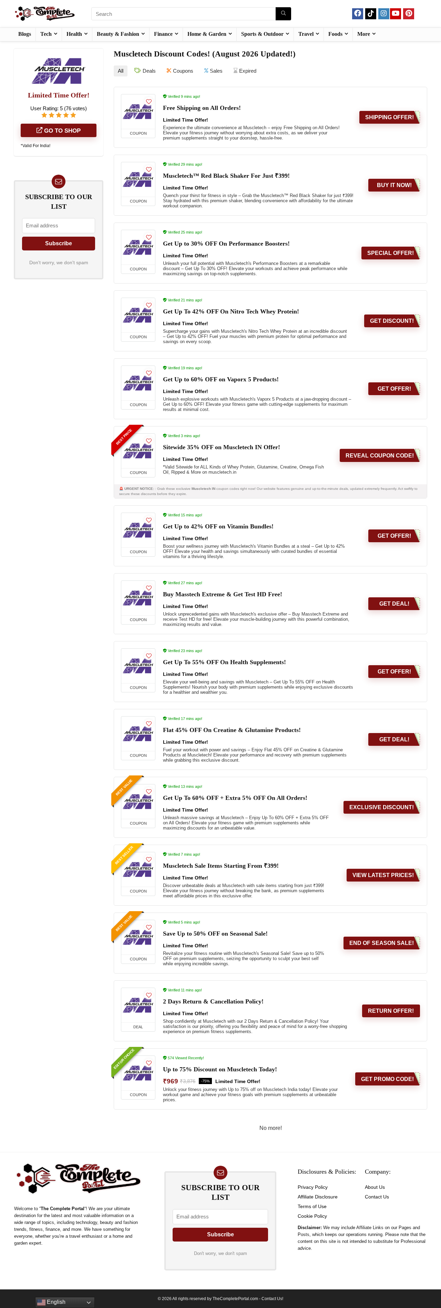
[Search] (283, 13)
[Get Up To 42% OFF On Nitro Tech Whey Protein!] (138, 315)
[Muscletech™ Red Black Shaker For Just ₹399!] (138, 179)
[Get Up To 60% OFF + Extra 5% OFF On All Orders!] (138, 801)
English (55, 1302)
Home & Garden (206, 34)
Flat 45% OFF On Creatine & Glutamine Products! (232, 730)
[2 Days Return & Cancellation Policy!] (138, 1005)
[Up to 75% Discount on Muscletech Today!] (138, 1073)
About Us (375, 1187)
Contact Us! (272, 1298)
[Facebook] (357, 13)
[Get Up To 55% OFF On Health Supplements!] (138, 666)
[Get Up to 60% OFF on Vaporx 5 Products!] (138, 383)
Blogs (24, 34)
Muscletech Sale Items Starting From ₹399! (221, 865)
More (363, 34)
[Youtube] (395, 13)
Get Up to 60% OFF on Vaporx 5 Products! (221, 379)
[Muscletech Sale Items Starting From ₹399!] (138, 869)
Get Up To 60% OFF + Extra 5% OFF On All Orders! (235, 797)
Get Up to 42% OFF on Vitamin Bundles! (218, 526)
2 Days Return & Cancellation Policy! (213, 1001)
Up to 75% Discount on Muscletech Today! (220, 1069)
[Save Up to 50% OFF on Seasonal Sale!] (138, 937)
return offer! (391, 1011)
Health (74, 34)
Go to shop (61, 130)
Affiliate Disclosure (318, 1196)
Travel (306, 34)
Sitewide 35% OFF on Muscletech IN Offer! (221, 447)
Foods (335, 34)
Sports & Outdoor (262, 34)
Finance (163, 34)
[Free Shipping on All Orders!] (138, 111)
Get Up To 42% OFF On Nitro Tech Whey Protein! (231, 311)
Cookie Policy (312, 1216)
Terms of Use (312, 1206)
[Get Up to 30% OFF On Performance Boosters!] (138, 247)
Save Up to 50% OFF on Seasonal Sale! (215, 933)
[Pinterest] (408, 13)
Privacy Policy (313, 1187)
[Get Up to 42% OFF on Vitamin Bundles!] (138, 530)
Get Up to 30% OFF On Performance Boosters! (226, 243)
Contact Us (377, 1196)
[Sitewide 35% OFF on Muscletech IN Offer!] (138, 451)
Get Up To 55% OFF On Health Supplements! (224, 662)
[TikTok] (370, 13)
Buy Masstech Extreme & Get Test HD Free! (222, 594)
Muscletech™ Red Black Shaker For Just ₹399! (226, 175)
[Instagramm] (383, 13)
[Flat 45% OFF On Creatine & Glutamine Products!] (138, 734)
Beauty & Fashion (118, 34)
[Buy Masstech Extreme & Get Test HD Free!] (138, 598)
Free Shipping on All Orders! (202, 107)
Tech (46, 34)
